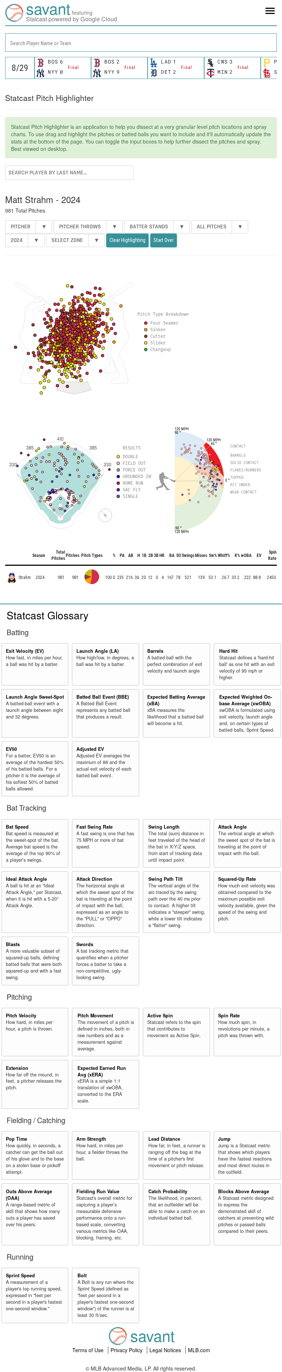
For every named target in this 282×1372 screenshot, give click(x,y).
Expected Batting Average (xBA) (176, 700)
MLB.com (199, 1350)
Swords (84, 944)
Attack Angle (232, 826)
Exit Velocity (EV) (25, 651)
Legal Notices (165, 1350)
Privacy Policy (127, 1350)
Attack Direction (94, 879)
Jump (224, 1139)
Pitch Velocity (21, 1015)
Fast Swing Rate (94, 826)
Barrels (155, 651)
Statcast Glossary (47, 615)
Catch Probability (167, 1191)
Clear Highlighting (127, 240)
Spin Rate (229, 1015)
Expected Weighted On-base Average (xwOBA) (245, 700)
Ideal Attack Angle (26, 879)
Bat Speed (17, 826)
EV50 (11, 749)
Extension (17, 1068)
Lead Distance (164, 1139)
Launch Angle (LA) (97, 651)
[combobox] (141, 42)
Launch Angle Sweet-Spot (35, 697)
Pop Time (16, 1139)
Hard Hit (228, 651)
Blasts (13, 944)
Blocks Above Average (243, 1191)
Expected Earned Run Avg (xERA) (101, 1071)
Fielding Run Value (97, 1191)
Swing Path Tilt (165, 879)
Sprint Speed (20, 1275)
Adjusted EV (90, 749)
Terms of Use (88, 1350)
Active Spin (160, 1015)
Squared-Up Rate (237, 879)
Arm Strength (91, 1139)
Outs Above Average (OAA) (29, 1194)
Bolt (82, 1275)
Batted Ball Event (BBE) (102, 697)
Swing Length (164, 826)
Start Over (163, 240)
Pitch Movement (95, 1015)
